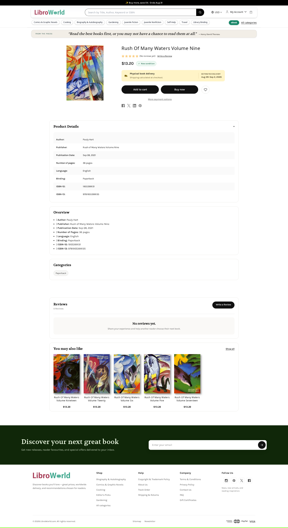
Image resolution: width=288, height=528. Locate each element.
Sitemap (137, 521)
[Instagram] (226, 481)
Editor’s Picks (103, 495)
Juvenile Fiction (131, 22)
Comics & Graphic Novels (45, 22)
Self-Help (171, 22)
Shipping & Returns (148, 495)
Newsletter (149, 521)
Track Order (144, 489)
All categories (249, 22)
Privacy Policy (187, 484)
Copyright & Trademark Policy (154, 479)
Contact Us (185, 489)
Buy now (179, 89)
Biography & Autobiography (89, 22)
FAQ (182, 495)
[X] (128, 105)
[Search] (200, 12)
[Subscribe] (262, 445)
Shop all (230, 348)
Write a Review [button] (164, 56)
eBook (234, 22)
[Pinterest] (140, 105)
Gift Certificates (188, 500)
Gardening (113, 22)
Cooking (67, 22)
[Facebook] (123, 105)
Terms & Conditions (190, 479)
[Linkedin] (134, 105)
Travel (184, 22)
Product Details (66, 126)
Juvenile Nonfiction (152, 22)
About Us (143, 484)
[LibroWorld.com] (51, 475)
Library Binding (200, 22)
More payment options (160, 99)
